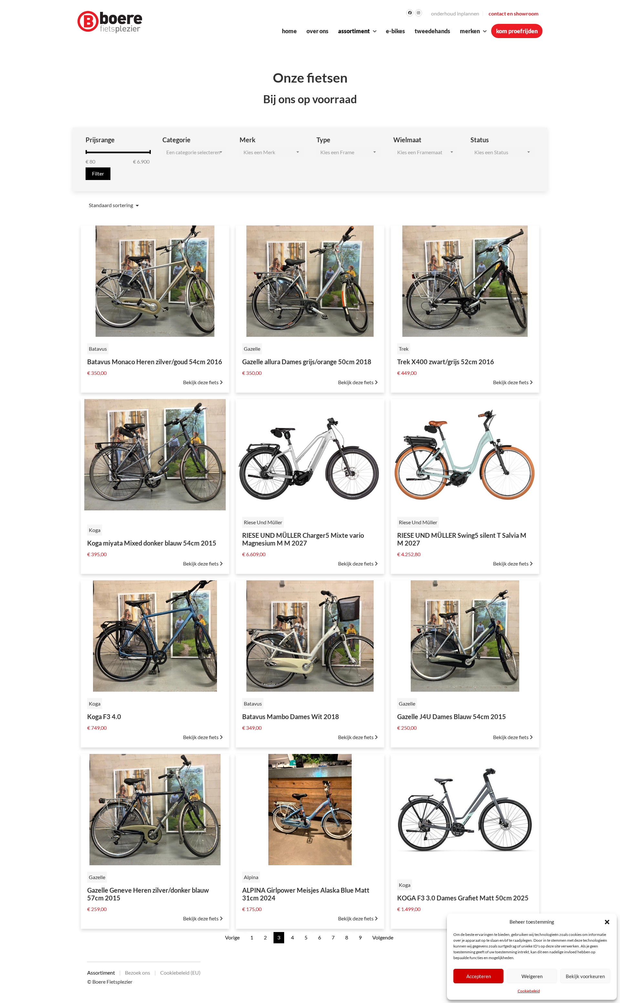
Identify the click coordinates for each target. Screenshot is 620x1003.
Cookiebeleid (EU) (180, 972)
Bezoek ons (137, 972)
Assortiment (354, 31)
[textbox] (194, 152)
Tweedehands (432, 31)
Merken (470, 31)
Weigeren (532, 976)
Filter (98, 173)
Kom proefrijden (517, 31)
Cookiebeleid (529, 990)
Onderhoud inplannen (455, 13)
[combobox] (194, 152)
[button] (607, 921)
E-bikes (395, 31)
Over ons (317, 31)
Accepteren (478, 976)
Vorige (232, 937)
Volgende (382, 937)
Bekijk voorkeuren (585, 976)
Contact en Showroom (513, 13)
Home (289, 31)
